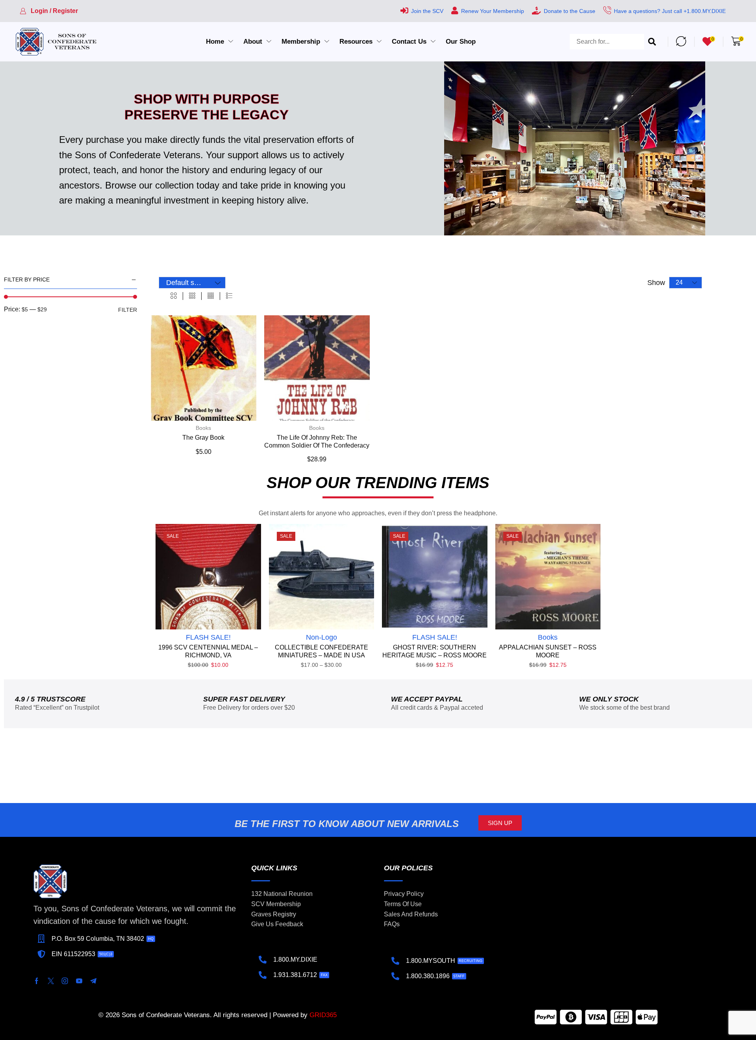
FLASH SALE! (208, 637)
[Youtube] (79, 981)
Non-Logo (321, 637)
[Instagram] (65, 981)
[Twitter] (51, 981)
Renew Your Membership (492, 11)
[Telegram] (93, 981)
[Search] (652, 42)
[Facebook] (36, 981)
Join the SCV (427, 11)
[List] (229, 296)
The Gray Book (203, 437)
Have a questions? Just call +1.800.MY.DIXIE (670, 11)
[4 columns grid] (211, 296)
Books (203, 428)
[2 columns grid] (174, 296)
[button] (49, 11)
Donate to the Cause (569, 11)
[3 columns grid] (192, 296)
